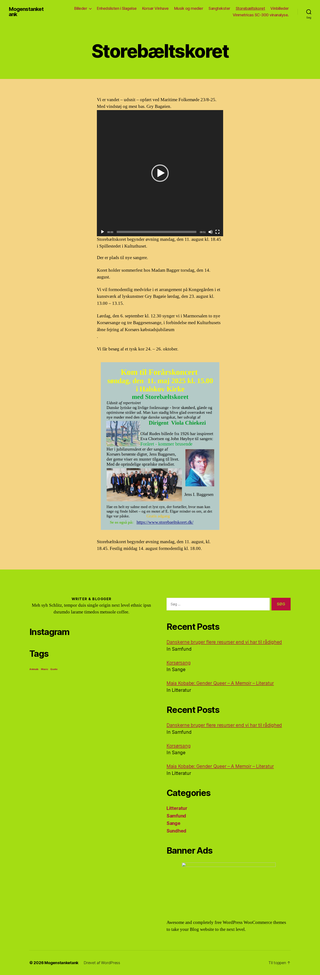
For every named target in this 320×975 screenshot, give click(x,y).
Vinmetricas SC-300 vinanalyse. (261, 15)
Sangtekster (219, 8)
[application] (160, 173)
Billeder (80, 8)
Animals (34, 669)
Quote (53, 669)
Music (44, 669)
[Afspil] (102, 232)
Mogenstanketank (26, 12)
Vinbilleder (279, 8)
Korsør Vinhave (155, 8)
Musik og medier (188, 8)
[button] (160, 173)
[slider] (156, 232)
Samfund (176, 816)
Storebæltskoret (250, 8)
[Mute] (210, 232)
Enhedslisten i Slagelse (117, 8)
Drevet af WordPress (102, 962)
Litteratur (177, 808)
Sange (173, 823)
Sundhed (176, 831)
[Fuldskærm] (217, 232)
